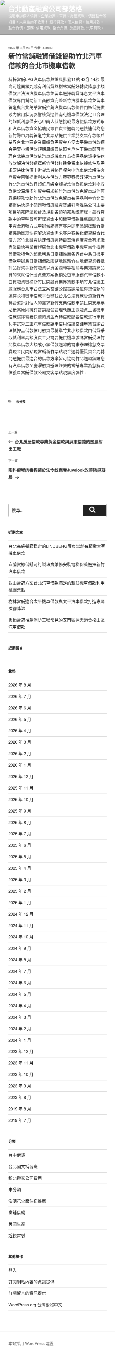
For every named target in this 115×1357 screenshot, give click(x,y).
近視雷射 (16, 1235)
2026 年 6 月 (19, 708)
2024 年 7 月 (19, 971)
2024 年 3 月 (19, 1017)
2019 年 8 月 (19, 1109)
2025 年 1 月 (19, 902)
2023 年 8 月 (19, 1097)
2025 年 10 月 (20, 799)
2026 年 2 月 (19, 753)
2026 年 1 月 (19, 765)
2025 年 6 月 (19, 845)
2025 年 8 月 (19, 822)
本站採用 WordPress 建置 (31, 1343)
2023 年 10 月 (20, 1074)
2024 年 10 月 (20, 937)
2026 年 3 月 (19, 742)
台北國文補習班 (23, 1166)
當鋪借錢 (16, 1212)
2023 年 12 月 (20, 1051)
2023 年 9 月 (19, 1086)
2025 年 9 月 (19, 811)
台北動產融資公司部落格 (45, 8)
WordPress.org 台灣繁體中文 (35, 1304)
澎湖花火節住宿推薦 (27, 1201)
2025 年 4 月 (19, 868)
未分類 (20, 402)
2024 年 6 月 (19, 982)
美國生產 (16, 1224)
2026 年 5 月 (19, 719)
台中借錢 (16, 1155)
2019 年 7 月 (19, 1120)
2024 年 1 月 (19, 1040)
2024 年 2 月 (19, 1028)
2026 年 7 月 (19, 696)
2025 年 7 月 (19, 833)
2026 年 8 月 (19, 685)
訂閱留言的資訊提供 (27, 1293)
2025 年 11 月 (20, 788)
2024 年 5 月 (19, 994)
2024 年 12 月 (20, 914)
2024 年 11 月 (20, 925)
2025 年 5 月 (19, 856)
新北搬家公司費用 (25, 1178)
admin (47, 48)
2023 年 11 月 (20, 1063)
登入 (12, 1270)
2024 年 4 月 (19, 1005)
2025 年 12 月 (20, 776)
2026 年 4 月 (19, 730)
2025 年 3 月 (19, 879)
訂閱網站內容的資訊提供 (31, 1281)
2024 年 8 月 (19, 959)
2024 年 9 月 (19, 948)
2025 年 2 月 (19, 891)
